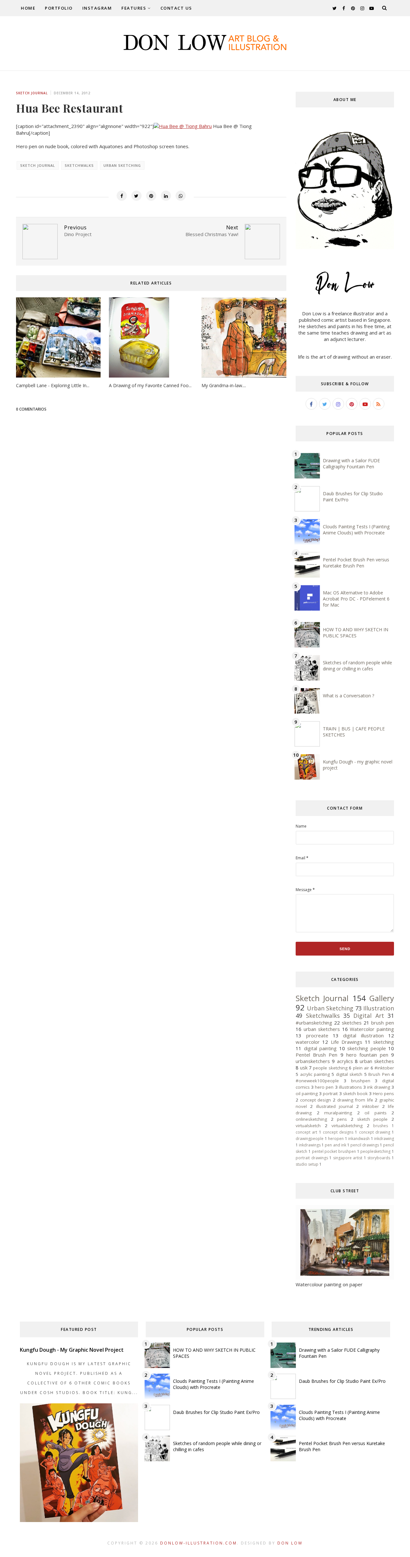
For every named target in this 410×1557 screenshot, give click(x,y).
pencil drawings (364, 1145)
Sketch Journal (32, 93)
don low (290, 1543)
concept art (306, 1132)
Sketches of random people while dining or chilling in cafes (357, 665)
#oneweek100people (317, 1081)
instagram (97, 8)
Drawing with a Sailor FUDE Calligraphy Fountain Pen (351, 463)
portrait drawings (312, 1158)
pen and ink (335, 1145)
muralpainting (338, 1113)
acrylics (345, 1061)
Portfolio (59, 8)
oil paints (375, 1113)
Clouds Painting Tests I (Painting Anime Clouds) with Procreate (356, 529)
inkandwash (359, 1138)
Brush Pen (379, 1074)
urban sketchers (322, 1029)
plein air (361, 1068)
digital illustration (363, 1035)
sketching (383, 1042)
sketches (352, 1022)
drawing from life (355, 1100)
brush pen (382, 1022)
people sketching (330, 1068)
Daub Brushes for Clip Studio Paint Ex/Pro (216, 1412)
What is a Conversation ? (348, 696)
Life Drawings (346, 1042)
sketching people (366, 1048)
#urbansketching (314, 1022)
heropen (336, 1138)
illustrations (350, 1087)
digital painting (320, 1048)
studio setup (307, 1164)
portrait (330, 1093)
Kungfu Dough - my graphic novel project (72, 1349)
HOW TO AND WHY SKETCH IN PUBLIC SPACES (355, 632)
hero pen (324, 1087)
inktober (370, 1106)
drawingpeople (310, 1138)
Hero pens (383, 1093)
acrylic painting (315, 1074)
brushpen (360, 1081)
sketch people (372, 1119)
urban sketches (377, 1061)
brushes (380, 1125)
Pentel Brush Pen (316, 1054)
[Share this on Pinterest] (151, 196)
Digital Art (368, 1015)
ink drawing (378, 1087)
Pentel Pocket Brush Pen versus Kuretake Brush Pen (356, 563)
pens (342, 1119)
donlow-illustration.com (198, 1543)
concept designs (338, 1132)
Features (133, 8)
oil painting (307, 1093)
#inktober (384, 1068)
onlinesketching (311, 1119)
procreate (317, 1035)
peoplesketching (375, 1151)
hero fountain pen (367, 1054)
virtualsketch (308, 1125)
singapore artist (348, 1158)
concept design (315, 1100)
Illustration (378, 1008)
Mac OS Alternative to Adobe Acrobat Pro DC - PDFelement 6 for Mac (356, 599)
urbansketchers (313, 1061)
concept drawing (374, 1132)
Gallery (381, 998)
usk (304, 1067)
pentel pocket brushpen (334, 1151)
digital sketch (349, 1074)
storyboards (378, 1158)
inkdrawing (384, 1138)
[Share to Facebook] (122, 196)
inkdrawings (310, 1145)
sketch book (355, 1093)
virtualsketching (347, 1125)
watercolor (308, 1042)
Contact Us (176, 8)
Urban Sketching (122, 165)
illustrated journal (334, 1106)
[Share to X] (136, 196)
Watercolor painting (372, 1029)
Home (28, 8)
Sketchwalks (79, 165)
